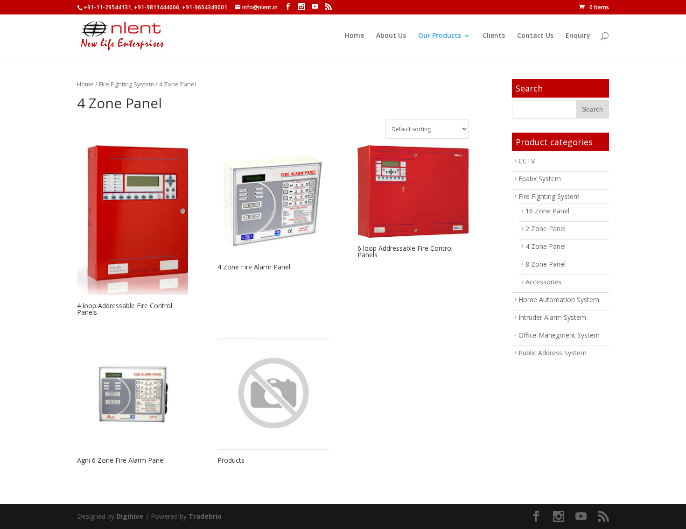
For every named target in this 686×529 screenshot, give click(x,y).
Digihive (129, 516)
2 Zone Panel (545, 228)
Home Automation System (558, 299)
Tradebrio (205, 516)
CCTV (526, 160)
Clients (494, 36)
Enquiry (578, 36)
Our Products (439, 36)
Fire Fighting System (126, 84)
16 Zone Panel (547, 210)
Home (354, 36)
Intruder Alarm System (552, 317)
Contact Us (535, 36)
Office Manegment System (559, 335)
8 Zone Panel (545, 264)
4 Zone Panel (545, 246)
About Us (391, 36)
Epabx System (539, 178)
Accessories (543, 281)
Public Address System (552, 352)
